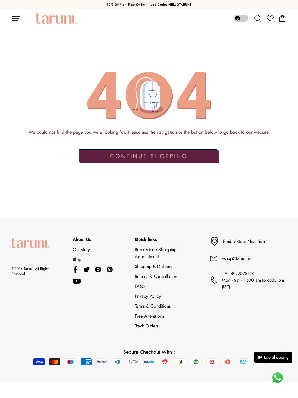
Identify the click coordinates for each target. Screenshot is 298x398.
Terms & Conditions (153, 306)
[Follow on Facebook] (75, 269)
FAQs (140, 286)
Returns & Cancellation (156, 276)
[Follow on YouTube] (77, 281)
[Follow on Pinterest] (109, 269)
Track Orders (146, 326)
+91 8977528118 (238, 273)
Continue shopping (149, 156)
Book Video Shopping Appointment (156, 253)
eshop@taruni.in (236, 258)
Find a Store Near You (244, 241)
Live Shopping (276, 357)
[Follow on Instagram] (98, 269)
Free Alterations (149, 316)
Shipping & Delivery (153, 266)
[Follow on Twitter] (86, 269)
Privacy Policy (148, 296)
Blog (77, 259)
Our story (81, 249)
